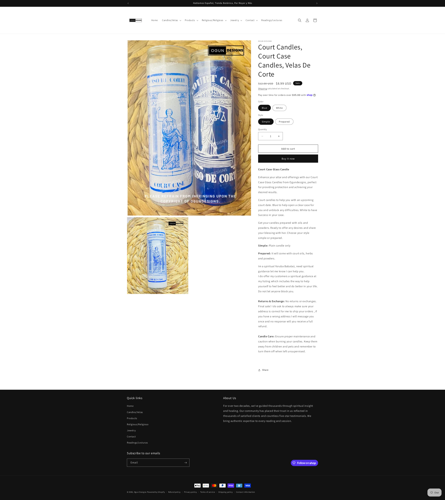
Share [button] (265, 369)
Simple (266, 121)
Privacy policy (190, 492)
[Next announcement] (317, 3)
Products (132, 418)
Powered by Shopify (156, 492)
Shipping (262, 88)
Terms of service (207, 492)
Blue (264, 107)
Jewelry (131, 430)
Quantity (262, 129)
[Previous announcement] (128, 3)
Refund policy (174, 492)
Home (130, 405)
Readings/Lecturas (137, 442)
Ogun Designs (140, 492)
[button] (171, 20)
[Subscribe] (185, 463)
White (279, 107)
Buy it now (288, 158)
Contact (131, 436)
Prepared (284, 121)
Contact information (245, 492)
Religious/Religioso (137, 424)
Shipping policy (225, 492)
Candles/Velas (135, 412)
